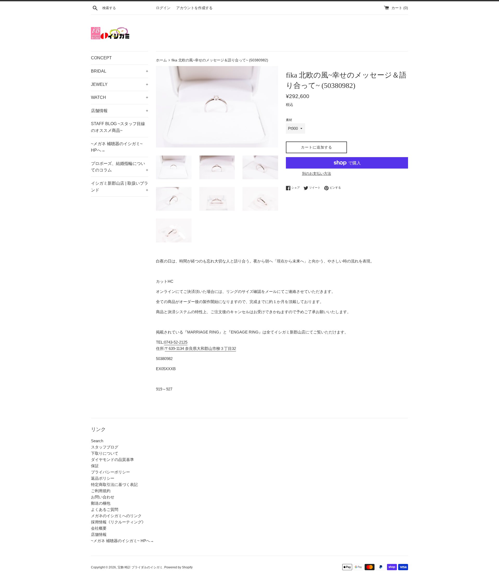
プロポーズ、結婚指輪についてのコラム (119, 166)
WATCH (119, 97)
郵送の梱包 (100, 503)
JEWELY (119, 84)
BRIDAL (119, 71)
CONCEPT (101, 58)
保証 (95, 466)
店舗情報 (119, 110)
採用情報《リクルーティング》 (118, 522)
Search (97, 441)
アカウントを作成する (194, 8)
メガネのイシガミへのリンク (116, 515)
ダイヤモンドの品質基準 (112, 459)
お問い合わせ (102, 497)
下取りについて (104, 453)
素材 (289, 120)
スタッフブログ (104, 447)
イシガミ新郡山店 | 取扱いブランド (119, 186)
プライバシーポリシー (110, 472)
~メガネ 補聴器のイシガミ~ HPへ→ (116, 147)
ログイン (163, 8)
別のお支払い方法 (316, 173)
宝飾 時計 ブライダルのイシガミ (140, 567)
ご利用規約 (100, 491)
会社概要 (99, 528)
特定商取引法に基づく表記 (114, 484)
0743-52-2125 (175, 342)
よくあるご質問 (104, 509)
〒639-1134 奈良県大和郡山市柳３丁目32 (200, 348)
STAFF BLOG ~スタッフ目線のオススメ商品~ (118, 127)
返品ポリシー (102, 478)
